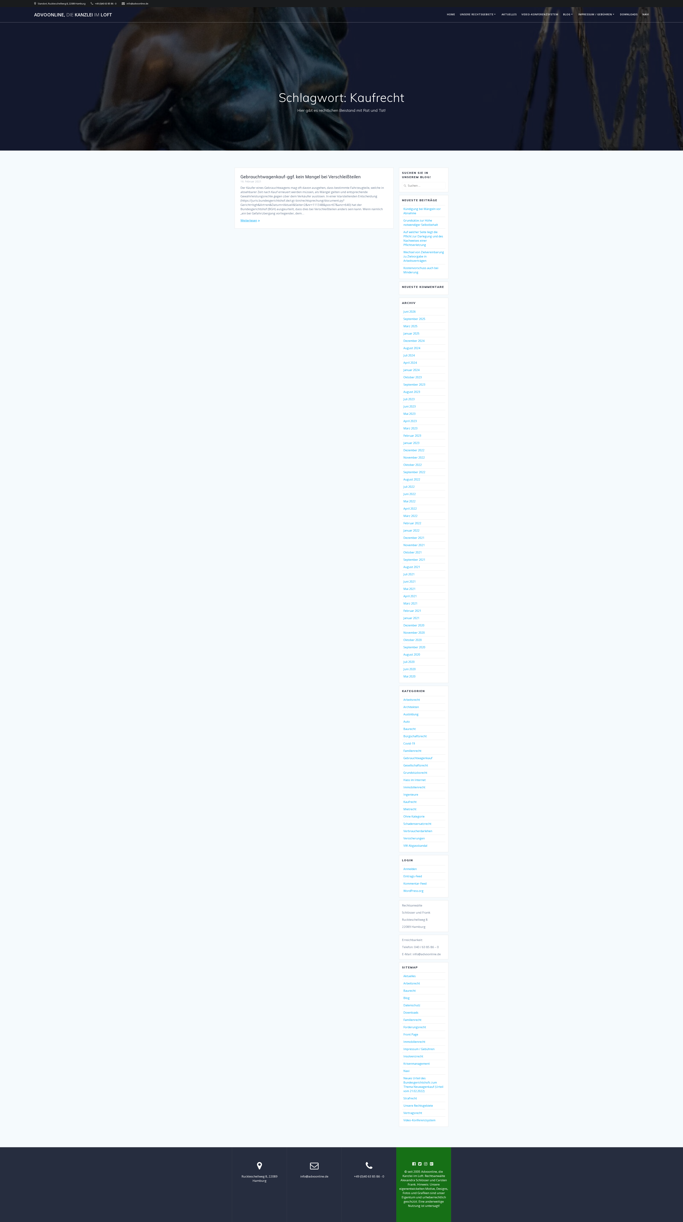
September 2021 (414, 560)
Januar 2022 (411, 530)
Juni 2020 (409, 669)
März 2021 (410, 603)
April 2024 (410, 363)
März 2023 (410, 428)
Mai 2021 (409, 589)
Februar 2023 (412, 436)
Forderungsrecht (414, 1027)
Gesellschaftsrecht (415, 765)
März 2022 (410, 516)
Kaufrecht (410, 802)
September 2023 (414, 385)
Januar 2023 (411, 443)
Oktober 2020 (412, 640)
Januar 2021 (411, 618)
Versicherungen (414, 838)
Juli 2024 (409, 355)
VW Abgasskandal (415, 846)
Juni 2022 (409, 494)
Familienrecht (412, 751)
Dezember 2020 (413, 625)
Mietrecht (409, 809)
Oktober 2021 (412, 552)
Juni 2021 (409, 582)
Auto (406, 722)
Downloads (629, 14)
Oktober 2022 (412, 465)
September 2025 (414, 319)
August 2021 (411, 567)
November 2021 (414, 545)
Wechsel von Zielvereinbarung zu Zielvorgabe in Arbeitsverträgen (423, 256)
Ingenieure (410, 795)
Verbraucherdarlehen (417, 831)
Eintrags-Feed (412, 876)
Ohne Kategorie (414, 816)
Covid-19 (409, 743)
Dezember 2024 (413, 341)
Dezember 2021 (413, 538)
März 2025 (410, 326)
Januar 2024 (411, 370)
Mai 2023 (409, 414)
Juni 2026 (409, 312)
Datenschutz (411, 1005)
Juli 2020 (409, 662)
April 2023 (410, 421)
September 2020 (414, 647)
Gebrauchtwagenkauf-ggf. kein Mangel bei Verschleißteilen (300, 176)
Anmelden (410, 869)
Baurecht (409, 729)
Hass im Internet (414, 780)
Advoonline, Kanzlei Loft (73, 14)
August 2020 (411, 654)
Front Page (410, 1034)
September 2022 (414, 472)
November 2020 (414, 633)
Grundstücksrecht (415, 773)
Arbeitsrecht (411, 700)
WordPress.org (413, 891)
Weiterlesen (248, 220)
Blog (566, 14)
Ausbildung (411, 714)
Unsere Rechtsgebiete (477, 14)
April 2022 (410, 509)
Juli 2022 (409, 487)
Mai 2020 (409, 676)
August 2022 (411, 479)
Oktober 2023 (412, 377)
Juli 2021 (409, 574)
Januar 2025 (411, 333)
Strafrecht (410, 1098)
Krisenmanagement (416, 1064)
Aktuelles (509, 14)
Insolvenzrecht (413, 1056)
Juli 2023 (409, 399)
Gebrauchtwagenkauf (417, 758)
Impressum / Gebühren (595, 14)
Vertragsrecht (412, 1113)
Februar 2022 (412, 523)
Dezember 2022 (413, 450)
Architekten (411, 707)
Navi (645, 14)
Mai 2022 (409, 501)
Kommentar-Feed (415, 883)
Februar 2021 (412, 611)
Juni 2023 (409, 406)
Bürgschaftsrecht (415, 736)
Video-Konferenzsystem (539, 14)
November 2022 (414, 457)
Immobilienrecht (414, 787)
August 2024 (411, 348)
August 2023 (411, 392)
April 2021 (410, 596)
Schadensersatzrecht (417, 824)
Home (451, 14)
